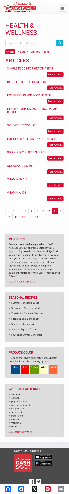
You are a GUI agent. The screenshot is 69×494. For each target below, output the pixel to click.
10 (8, 217)
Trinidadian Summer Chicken (27, 313)
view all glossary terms (21, 431)
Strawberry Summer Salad (25, 307)
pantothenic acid (20, 404)
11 (16, 217)
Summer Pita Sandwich (23, 323)
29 (36, 217)
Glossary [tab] (35, 51)
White (44, 367)
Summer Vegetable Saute (25, 302)
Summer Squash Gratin (24, 329)
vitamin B (16, 422)
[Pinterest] (47, 489)
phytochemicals (20, 401)
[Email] (61, 489)
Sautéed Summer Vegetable (26, 334)
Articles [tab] (10, 51)
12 (23, 217)
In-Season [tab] (22, 51)
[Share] (8, 489)
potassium (17, 415)
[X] (34, 489)
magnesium (17, 408)
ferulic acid (17, 411)
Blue (15, 367)
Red (25, 367)
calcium (15, 419)
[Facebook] (21, 489)
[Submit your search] (59, 43)
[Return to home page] (34, 7)
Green (34, 367)
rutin (14, 426)
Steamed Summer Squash (25, 318)
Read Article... (55, 74)
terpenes (16, 394)
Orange (53, 367)
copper (15, 397)
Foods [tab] (45, 51)
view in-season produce (22, 281)
